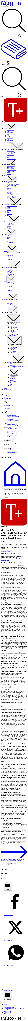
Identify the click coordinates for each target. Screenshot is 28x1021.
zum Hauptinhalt (4, 1)
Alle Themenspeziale (12, 428)
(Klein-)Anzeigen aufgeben (13, 416)
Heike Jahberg (6, 551)
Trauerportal (9, 453)
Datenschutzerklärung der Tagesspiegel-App (14, 1008)
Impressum (6, 1004)
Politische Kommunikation (13, 420)
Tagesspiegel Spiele (8, 405)
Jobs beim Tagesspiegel (12, 425)
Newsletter (6, 395)
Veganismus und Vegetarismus (11, 870)
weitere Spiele (7, 408)
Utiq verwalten (7, 1012)
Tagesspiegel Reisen (11, 451)
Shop (5, 397)
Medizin (8, 432)
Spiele (5, 401)
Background (6, 399)
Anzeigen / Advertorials (12, 441)
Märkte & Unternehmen (12, 439)
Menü (8, 64)
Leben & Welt (10, 431)
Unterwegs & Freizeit (12, 433)
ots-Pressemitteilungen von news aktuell (16, 443)
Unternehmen (10, 419)
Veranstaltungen (7, 398)
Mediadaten (6, 1013)
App (8, 421)
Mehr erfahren (19, 558)
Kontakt (5, 1006)
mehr (5, 410)
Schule (5, 869)
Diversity (9, 437)
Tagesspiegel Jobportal (12, 424)
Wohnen (9, 436)
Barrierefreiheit (7, 1011)
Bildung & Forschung (12, 435)
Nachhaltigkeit (10, 429)
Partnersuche (10, 445)
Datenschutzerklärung (9, 1007)
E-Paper (5, 394)
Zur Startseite (4, 867)
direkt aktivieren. (5, 560)
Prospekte (9, 449)
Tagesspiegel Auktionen (12, 452)
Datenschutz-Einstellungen (10, 1010)
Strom (8, 447)
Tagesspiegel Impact (11, 415)
